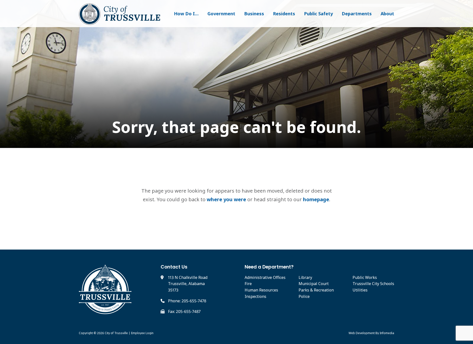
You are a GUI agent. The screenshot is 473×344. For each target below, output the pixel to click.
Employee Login (142, 333)
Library (305, 277)
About (387, 14)
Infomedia (387, 333)
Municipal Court (314, 283)
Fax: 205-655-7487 (184, 311)
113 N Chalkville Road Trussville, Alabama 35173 (187, 284)
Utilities (360, 290)
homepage (316, 199)
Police (304, 296)
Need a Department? (269, 267)
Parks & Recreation (316, 290)
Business (254, 14)
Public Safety (318, 14)
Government (221, 14)
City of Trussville (116, 333)
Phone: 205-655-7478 (187, 301)
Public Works (365, 277)
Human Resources (261, 290)
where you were (226, 199)
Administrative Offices (265, 277)
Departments (357, 14)
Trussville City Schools (373, 283)
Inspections (255, 296)
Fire (248, 283)
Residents (284, 14)
